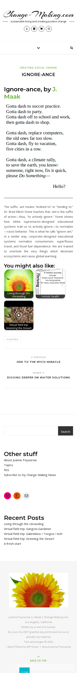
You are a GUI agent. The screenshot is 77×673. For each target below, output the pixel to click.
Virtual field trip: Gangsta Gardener (27, 529)
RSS (6, 470)
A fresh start (12, 544)
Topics (8, 465)
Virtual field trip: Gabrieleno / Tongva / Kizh (33, 534)
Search (65, 432)
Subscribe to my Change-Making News (30, 475)
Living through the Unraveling (24, 524)
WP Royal (32, 646)
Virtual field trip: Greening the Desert (29, 539)
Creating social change (38, 67)
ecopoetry (12, 339)
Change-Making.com (38, 14)
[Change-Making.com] (38, 590)
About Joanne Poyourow (20, 460)
